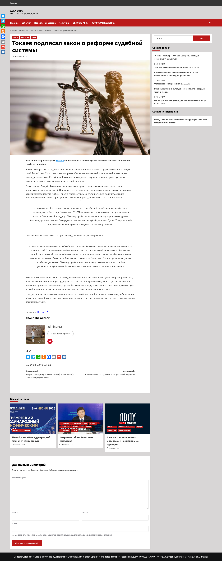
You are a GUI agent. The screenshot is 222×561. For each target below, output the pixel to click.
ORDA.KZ (42, 312)
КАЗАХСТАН (25, 37)
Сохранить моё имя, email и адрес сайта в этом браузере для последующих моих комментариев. (64, 535)
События (26, 23)
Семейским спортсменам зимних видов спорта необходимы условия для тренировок (176, 74)
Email (85, 512)
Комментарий (19, 477)
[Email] (3, 41)
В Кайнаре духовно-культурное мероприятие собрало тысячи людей (179, 90)
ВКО (82, 427)
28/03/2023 (18, 56)
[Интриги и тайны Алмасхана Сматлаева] (80, 418)
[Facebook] (3, 36)
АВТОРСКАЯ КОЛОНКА (103, 23)
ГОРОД (88, 427)
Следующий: (109, 373)
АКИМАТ (92, 424)
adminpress (54, 326)
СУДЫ (34, 37)
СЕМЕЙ (74, 430)
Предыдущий (50, 374)
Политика (64, 23)
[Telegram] (3, 21)
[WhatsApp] (3, 26)
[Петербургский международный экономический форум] (33, 418)
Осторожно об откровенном (167, 84)
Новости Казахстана (45, 23)
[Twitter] (3, 16)
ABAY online (17, 11)
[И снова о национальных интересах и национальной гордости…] (127, 418)
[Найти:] (173, 38)
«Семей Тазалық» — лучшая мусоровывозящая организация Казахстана (176, 57)
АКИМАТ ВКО (65, 427)
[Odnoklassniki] (3, 31)
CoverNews (190, 556)
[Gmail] (3, 46)
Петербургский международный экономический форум (31, 439)
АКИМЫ (75, 427)
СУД (49, 365)
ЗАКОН (15, 37)
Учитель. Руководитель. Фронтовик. (171, 67)
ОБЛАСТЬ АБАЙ (80, 23)
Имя (14, 512)
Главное (14, 23)
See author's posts (60, 333)
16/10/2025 (112, 448)
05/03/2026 (65, 445)
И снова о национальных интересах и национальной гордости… (123, 441)
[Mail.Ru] (3, 52)
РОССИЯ (27, 430)
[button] (210, 23)
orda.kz (60, 160)
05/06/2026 (17, 445)
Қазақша (13, 3)
